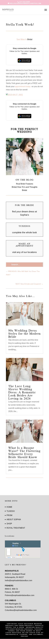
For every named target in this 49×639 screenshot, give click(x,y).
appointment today (23, 86)
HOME (9, 507)
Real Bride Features (24, 184)
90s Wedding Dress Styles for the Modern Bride (24, 333)
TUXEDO (11, 511)
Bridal (29, 39)
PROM (9, 515)
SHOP (9, 524)
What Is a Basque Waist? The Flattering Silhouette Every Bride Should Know (24, 452)
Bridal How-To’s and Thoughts (24, 187)
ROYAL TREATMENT (16, 528)
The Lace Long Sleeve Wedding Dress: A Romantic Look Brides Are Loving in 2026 (22, 392)
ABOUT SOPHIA (14, 519)
